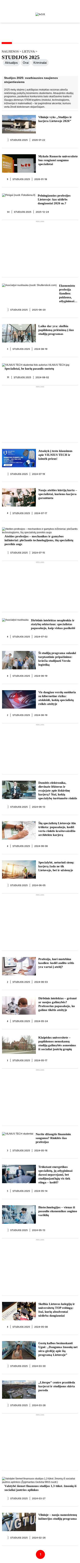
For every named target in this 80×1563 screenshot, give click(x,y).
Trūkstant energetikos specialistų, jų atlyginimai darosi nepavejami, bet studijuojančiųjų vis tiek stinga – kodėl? (55, 1174)
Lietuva (28, 51)
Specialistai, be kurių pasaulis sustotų (29, 368)
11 (8, 377)
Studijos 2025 (19, 140)
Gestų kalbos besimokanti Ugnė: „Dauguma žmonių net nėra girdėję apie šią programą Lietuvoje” (58, 1349)
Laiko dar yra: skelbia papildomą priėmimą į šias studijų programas (56, 329)
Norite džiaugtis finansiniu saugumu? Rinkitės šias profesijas (53, 1138)
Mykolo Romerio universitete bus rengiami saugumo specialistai (58, 160)
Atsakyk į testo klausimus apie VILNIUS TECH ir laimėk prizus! (55, 454)
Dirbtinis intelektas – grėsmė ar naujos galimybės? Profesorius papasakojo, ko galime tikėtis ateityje (57, 1004)
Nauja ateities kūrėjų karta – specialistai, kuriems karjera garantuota (57, 494)
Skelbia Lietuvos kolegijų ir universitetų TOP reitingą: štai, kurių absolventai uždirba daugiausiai (56, 1309)
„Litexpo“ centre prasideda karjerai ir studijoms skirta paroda (56, 1386)
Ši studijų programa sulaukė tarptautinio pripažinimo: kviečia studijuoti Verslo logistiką (57, 658)
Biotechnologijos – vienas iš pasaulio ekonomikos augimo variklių (57, 1211)
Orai (26, 62)
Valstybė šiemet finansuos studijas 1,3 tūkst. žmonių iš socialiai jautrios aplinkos (41, 1487)
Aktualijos (11, 62)
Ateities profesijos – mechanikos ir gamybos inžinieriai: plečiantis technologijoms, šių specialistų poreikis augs (39, 540)
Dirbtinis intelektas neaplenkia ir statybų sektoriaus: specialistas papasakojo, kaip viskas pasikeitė (53, 624)
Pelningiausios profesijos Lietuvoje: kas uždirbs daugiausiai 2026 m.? (54, 199)
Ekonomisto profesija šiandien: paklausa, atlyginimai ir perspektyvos (68, 293)
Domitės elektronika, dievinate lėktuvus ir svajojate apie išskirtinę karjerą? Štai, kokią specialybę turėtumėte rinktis (57, 790)
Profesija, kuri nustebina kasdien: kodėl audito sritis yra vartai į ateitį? (56, 962)
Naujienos (10, 51)
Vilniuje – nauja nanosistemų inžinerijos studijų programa (57, 1516)
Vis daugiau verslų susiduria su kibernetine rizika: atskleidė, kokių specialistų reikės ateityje (57, 698)
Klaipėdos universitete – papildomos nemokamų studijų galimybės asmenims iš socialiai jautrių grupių (57, 1043)
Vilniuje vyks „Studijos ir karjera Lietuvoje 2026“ (55, 119)
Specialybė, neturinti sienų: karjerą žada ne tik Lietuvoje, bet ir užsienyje (56, 866)
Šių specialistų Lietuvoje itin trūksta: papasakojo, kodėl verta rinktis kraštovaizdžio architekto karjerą (57, 829)
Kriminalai (40, 62)
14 (8, 212)
